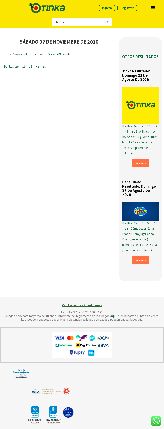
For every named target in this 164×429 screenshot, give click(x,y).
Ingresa (107, 8)
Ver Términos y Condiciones (82, 305)
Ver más (141, 163)
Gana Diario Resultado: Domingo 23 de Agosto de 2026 (139, 188)
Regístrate (127, 8)
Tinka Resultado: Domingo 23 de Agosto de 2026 (136, 75)
